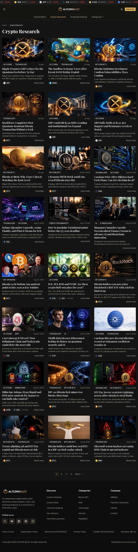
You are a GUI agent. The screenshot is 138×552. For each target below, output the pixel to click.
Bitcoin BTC (101, 64)
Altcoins (7, 64)
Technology (21, 64)
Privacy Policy (80, 532)
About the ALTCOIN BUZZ (56, 532)
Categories (97, 17)
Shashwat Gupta (129, 248)
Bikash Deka (39, 83)
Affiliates (114, 497)
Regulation (83, 518)
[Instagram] (33, 521)
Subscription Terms (29, 532)
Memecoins (20, 388)
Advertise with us (128, 532)
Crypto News (40, 17)
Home (4, 25)
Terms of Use (8, 532)
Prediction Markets (58, 223)
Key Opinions (9, 280)
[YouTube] (12, 521)
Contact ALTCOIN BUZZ (103, 532)
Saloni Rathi (131, 86)
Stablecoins (106, 223)
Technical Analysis (78, 17)
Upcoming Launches (56, 518)
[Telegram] (19, 521)
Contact (114, 513)
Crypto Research (58, 17)
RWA (80, 502)
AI (96, 223)
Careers (114, 508)
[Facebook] (26, 521)
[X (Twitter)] (5, 521)
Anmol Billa (85, 137)
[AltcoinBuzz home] (69, 9)
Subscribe (130, 9)
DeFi (17, 334)
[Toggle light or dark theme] (122, 9)
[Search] (4, 9)
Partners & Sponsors (120, 502)
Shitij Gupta (39, 140)
